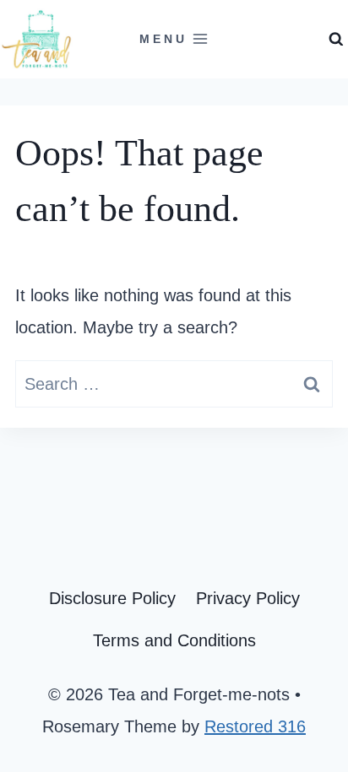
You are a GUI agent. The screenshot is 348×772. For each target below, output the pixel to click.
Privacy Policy (248, 598)
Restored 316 (255, 726)
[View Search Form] (336, 39)
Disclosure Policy (112, 598)
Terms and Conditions (174, 640)
